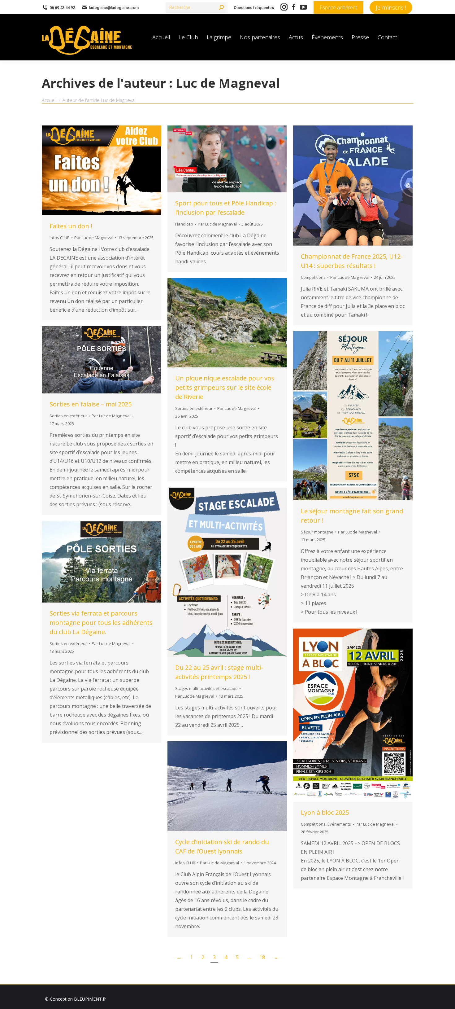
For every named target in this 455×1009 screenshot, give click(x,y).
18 (262, 957)
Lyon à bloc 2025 (325, 812)
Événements (339, 824)
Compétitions (313, 277)
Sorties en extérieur (194, 408)
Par (93, 237)
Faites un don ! (71, 226)
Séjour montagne (317, 532)
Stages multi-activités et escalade (206, 688)
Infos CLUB (60, 237)
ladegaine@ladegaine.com (114, 7)
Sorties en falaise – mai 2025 (91, 404)
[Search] (221, 7)
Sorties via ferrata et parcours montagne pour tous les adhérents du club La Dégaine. (101, 622)
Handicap (184, 224)
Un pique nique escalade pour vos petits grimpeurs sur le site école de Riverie (224, 387)
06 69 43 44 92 (62, 7)
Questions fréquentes (254, 7)
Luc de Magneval (228, 82)
